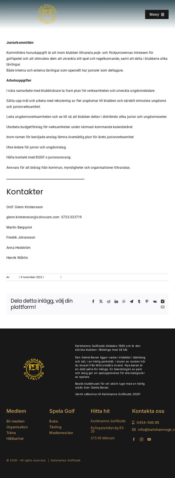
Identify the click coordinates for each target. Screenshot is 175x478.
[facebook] (134, 439)
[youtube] (149, 439)
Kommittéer (52, 277)
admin (14, 277)
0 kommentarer (72, 277)
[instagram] (141, 439)
